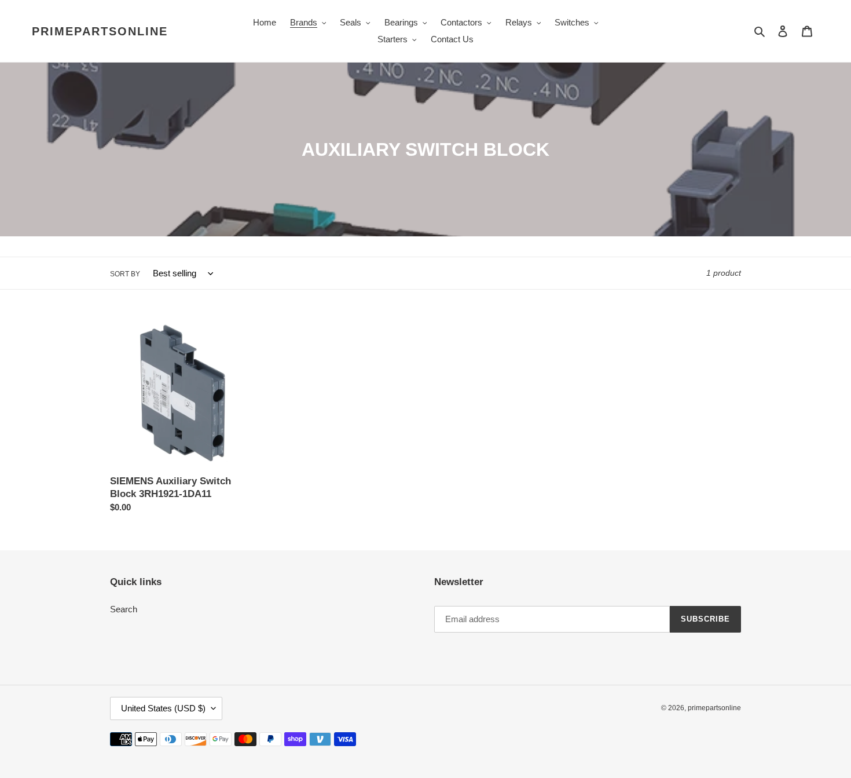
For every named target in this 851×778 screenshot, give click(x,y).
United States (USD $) (163, 708)
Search (123, 609)
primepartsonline (100, 31)
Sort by (125, 274)
